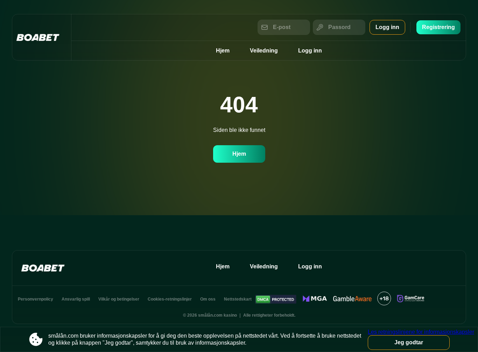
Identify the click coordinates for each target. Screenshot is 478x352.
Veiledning (264, 51)
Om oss (208, 299)
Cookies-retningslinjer (170, 299)
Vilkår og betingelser (118, 299)
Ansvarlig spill (76, 299)
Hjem (223, 51)
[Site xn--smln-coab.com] (41, 37)
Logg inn (387, 27)
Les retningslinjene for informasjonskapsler (421, 332)
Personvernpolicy (35, 299)
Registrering (438, 27)
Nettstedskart (238, 299)
